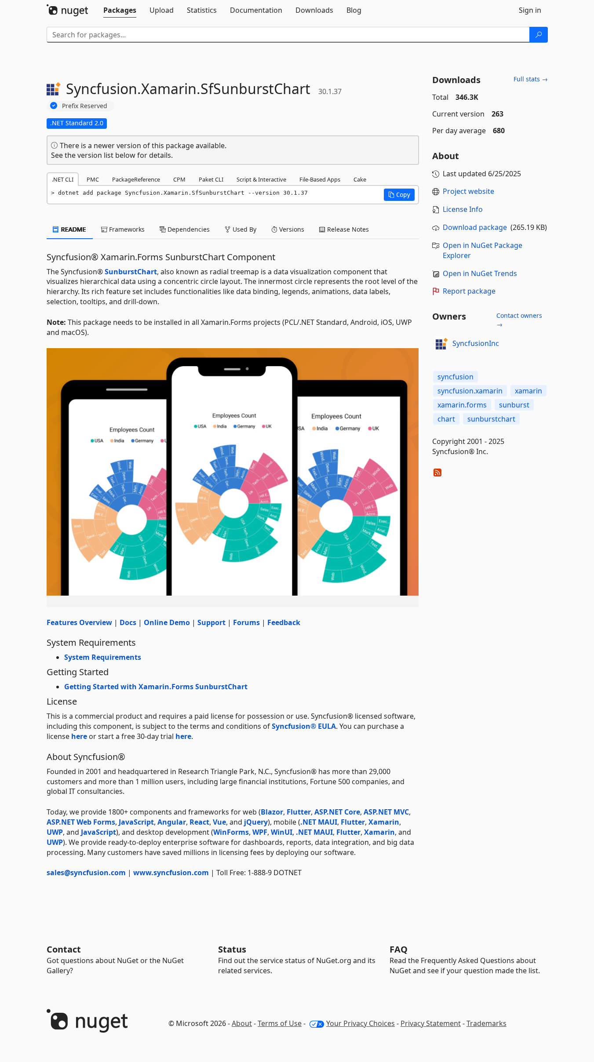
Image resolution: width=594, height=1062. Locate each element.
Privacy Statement (431, 1023)
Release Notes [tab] (347, 229)
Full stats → (531, 79)
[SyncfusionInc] (441, 344)
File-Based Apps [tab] (319, 179)
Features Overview (79, 622)
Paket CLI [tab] (211, 179)
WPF (259, 832)
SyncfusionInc (475, 343)
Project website (468, 191)
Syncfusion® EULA (304, 726)
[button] (399, 195)
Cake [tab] (359, 179)
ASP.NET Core (337, 812)
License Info (463, 209)
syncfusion (455, 377)
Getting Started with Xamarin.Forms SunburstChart (156, 686)
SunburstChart (131, 271)
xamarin (528, 391)
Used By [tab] (243, 229)
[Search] (538, 35)
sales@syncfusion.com (86, 872)
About (242, 1023)
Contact (64, 949)
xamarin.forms (462, 405)
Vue (219, 822)
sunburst (514, 405)
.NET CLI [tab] (62, 179)
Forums (246, 622)
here (79, 736)
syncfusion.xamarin (470, 391)
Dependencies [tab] (188, 229)
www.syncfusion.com (171, 872)
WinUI (281, 832)
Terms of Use (280, 1023)
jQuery (256, 822)
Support (211, 622)
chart (446, 419)
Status (232, 949)
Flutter (299, 812)
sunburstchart (491, 419)
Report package (469, 291)
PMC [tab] (93, 179)
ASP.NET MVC (386, 812)
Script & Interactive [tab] (261, 179)
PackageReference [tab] (136, 179)
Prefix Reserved (84, 106)
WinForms (231, 832)
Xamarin (383, 822)
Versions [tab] (290, 229)
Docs (128, 622)
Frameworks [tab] (126, 229)
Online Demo (167, 622)
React (199, 822)
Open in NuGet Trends (480, 273)
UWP (55, 832)
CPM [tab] (179, 179)
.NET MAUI (318, 822)
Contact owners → (519, 319)
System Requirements (102, 657)
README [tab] (72, 229)
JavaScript (136, 822)
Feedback (283, 622)
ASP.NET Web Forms (81, 822)
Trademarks (486, 1023)
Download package (475, 227)
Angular (171, 822)
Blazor (272, 812)
